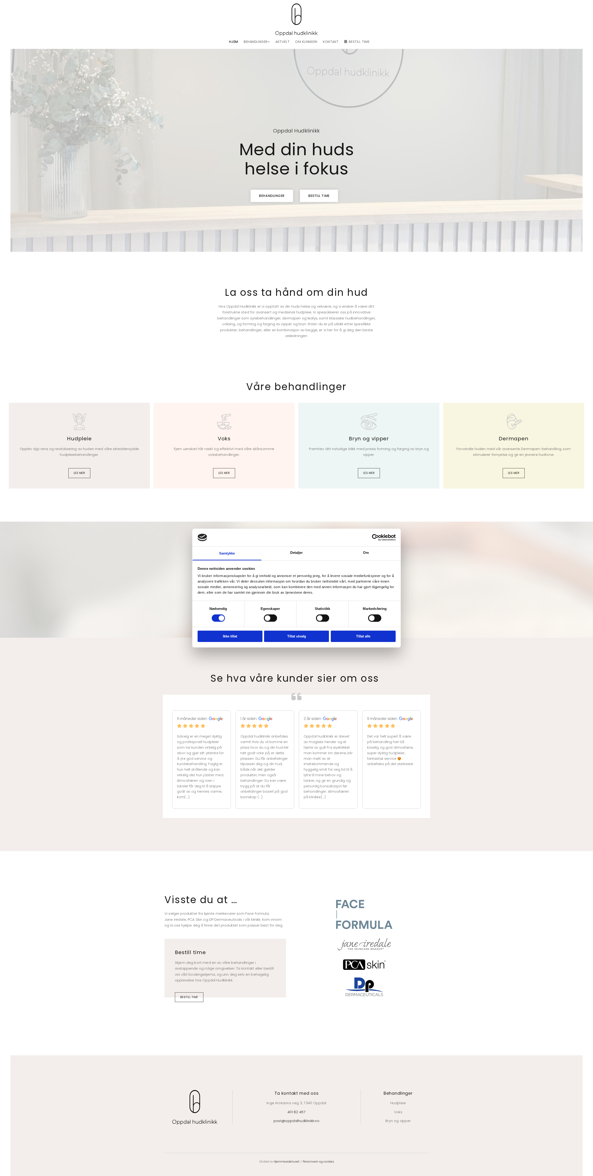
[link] (254, 42)
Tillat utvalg (296, 636)
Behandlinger (256, 42)
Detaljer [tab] (296, 553)
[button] (272, 196)
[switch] (270, 618)
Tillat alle (363, 636)
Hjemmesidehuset (286, 1161)
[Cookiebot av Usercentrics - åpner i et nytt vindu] (375, 537)
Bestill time (359, 42)
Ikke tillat (230, 636)
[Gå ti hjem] (194, 1107)
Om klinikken (306, 42)
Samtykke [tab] (227, 553)
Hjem (233, 42)
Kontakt (331, 42)
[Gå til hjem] (296, 19)
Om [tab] (366, 553)
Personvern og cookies (318, 1161)
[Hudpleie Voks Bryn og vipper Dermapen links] (269, 42)
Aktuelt (282, 42)
